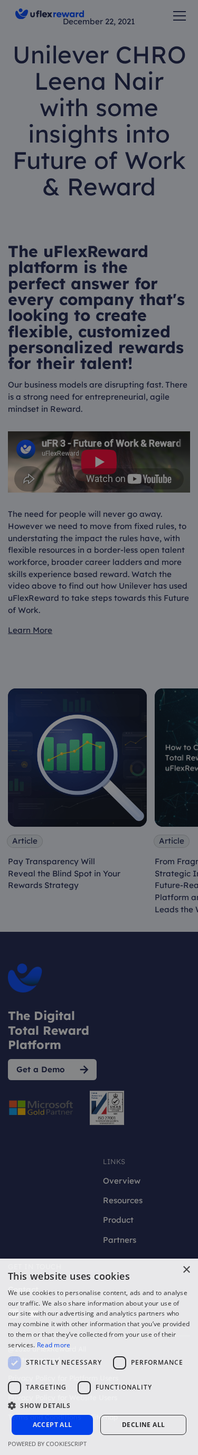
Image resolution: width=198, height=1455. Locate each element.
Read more (54, 1344)
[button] (99, 1405)
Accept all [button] (52, 1424)
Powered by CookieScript (47, 1444)
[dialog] (99, 727)
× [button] (186, 1270)
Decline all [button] (143, 1424)
